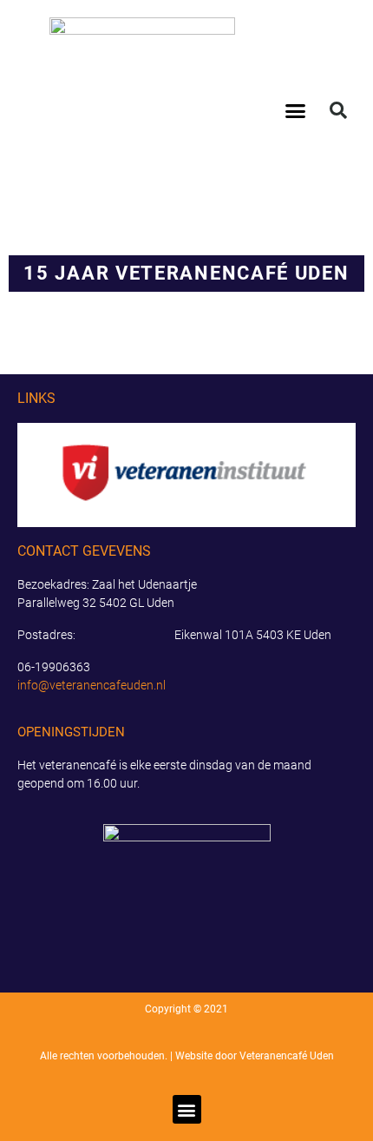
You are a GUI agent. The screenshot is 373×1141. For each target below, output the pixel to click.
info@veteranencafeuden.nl (91, 685)
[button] (295, 110)
